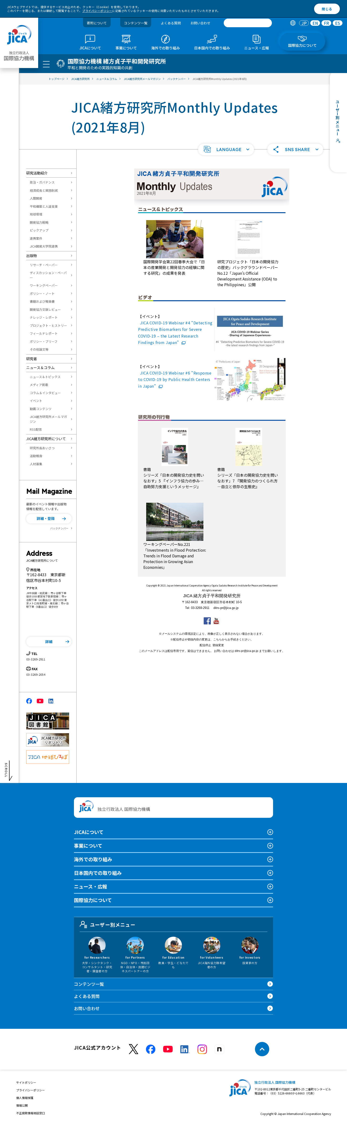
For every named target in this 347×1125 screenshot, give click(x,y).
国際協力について (93, 900)
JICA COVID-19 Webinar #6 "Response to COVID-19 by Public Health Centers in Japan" (175, 379)
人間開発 (36, 198)
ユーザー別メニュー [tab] (112, 924)
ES (337, 23)
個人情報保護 (24, 1098)
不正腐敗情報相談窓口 (30, 1113)
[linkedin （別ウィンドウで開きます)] (185, 1049)
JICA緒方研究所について (46, 438)
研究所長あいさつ (42, 448)
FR (326, 23)
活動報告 (36, 456)
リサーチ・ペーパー (44, 265)
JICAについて (89, 832)
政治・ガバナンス (42, 182)
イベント (36, 400)
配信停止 (205, 645)
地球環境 (36, 214)
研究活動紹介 (37, 172)
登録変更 (218, 645)
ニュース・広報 (90, 886)
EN (315, 23)
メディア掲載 (39, 384)
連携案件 (36, 238)
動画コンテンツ (41, 409)
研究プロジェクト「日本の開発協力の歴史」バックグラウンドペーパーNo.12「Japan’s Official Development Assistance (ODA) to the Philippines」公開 (247, 273)
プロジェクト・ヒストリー (48, 325)
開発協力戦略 (39, 222)
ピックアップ (39, 230)
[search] (248, 23)
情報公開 (22, 1105)
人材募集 (36, 464)
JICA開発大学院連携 (44, 246)
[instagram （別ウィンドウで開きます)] (202, 1049)
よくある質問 (171, 23)
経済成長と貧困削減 (44, 190)
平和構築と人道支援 (44, 206)
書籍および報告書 (42, 301)
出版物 (31, 255)
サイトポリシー (26, 1082)
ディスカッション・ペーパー (48, 275)
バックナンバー (59, 528)
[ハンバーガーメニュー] (46, 64)
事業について (88, 845)
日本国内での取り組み (98, 872)
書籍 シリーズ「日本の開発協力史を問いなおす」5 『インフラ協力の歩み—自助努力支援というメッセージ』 (173, 477)
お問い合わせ (200, 23)
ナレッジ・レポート (44, 317)
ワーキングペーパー (44, 285)
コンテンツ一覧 (135, 23)
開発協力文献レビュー (45, 309)
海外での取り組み (93, 859)
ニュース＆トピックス (45, 377)
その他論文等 (39, 349)
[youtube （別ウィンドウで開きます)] (168, 1049)
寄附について (97, 23)
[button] (226, 149)
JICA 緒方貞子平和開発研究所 (212, 595)
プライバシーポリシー (97, 11)
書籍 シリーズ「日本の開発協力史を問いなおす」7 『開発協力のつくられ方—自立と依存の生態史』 (247, 477)
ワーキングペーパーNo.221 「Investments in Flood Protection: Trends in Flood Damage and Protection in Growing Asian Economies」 (174, 555)
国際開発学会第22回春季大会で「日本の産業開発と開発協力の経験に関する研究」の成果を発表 (174, 267)
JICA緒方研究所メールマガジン (48, 419)
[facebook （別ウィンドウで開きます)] (150, 1049)
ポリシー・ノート (42, 293)
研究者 (31, 358)
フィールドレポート (44, 333)
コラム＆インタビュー (45, 393)
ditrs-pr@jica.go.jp (225, 608)
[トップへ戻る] (262, 1049)
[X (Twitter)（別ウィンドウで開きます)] (133, 1049)
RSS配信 (36, 429)
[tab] (293, 23)
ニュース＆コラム (40, 367)
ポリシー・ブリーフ (43, 341)
